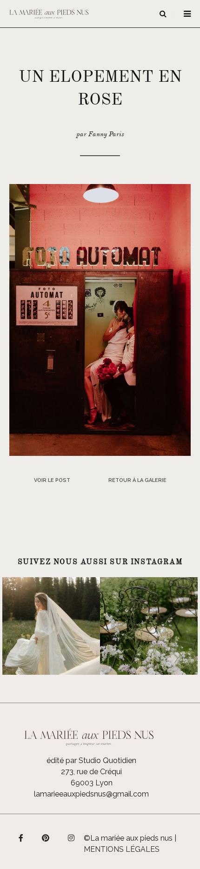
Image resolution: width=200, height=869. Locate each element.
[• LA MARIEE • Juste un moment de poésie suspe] (51, 626)
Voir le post (52, 480)
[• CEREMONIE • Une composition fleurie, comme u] (149, 626)
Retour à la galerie (137, 480)
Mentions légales (122, 849)
